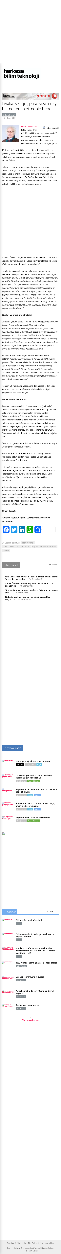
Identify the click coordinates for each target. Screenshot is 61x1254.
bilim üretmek (28, 543)
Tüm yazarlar (52, 911)
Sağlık (39, 765)
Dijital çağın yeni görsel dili (29, 920)
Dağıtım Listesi (32, 1251)
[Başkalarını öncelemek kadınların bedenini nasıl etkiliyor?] (7, 793)
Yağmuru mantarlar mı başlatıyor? (33, 817)
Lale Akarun (20, 980)
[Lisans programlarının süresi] (7, 981)
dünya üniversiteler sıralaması (16, 546)
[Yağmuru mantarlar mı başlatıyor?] (7, 822)
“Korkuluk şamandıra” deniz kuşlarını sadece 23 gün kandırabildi (34, 776)
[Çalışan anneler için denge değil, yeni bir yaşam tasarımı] (7, 938)
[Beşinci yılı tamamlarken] (7, 1009)
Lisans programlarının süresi (30, 977)
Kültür (18, 923)
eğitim (35, 546)
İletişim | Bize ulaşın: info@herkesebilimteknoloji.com (34, 1248)
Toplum (37, 795)
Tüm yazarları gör (30, 1020)
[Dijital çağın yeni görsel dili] (7, 924)
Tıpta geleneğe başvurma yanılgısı (33, 761)
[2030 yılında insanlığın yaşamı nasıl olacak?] (7, 967)
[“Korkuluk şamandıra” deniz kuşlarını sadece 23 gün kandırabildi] (7, 779)
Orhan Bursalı (9, 115)
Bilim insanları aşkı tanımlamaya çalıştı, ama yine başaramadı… (35, 804)
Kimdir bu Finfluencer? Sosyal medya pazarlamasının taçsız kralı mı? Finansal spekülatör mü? (35, 950)
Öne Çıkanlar (30, 765)
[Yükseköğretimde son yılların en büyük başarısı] (7, 995)
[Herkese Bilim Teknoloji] (21, 80)
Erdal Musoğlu (21, 966)
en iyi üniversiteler (48, 546)
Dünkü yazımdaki (29, 126)
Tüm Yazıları (52, 565)
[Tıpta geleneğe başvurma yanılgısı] (7, 765)
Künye (9, 1248)
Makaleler (19, 765)
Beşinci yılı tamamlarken (28, 1005)
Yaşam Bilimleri (33, 781)
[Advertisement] (30, 31)
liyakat (6, 550)
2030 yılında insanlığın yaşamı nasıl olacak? (37, 963)
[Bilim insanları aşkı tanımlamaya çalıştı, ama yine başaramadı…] (7, 808)
